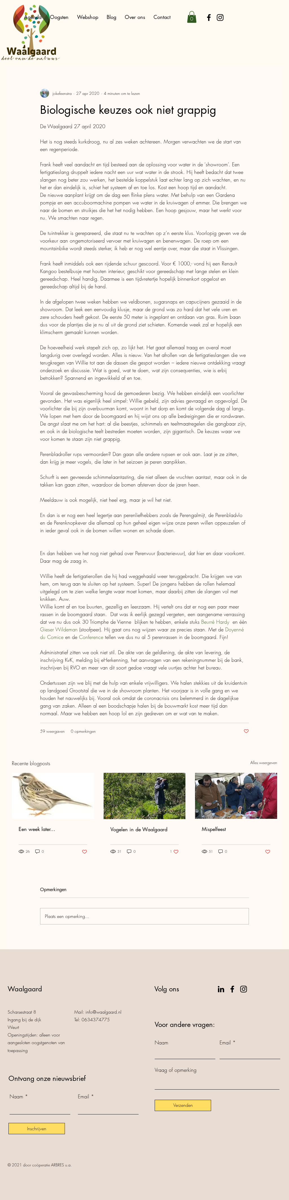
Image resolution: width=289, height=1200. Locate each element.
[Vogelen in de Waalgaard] (145, 796)
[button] (192, 17)
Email (83, 1096)
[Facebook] (208, 17)
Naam (16, 1096)
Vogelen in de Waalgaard (138, 829)
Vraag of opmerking (175, 1069)
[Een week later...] (53, 796)
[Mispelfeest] (236, 796)
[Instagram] (220, 17)
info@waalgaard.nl (103, 1012)
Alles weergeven (263, 762)
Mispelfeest (214, 829)
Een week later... (37, 829)
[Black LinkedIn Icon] (220, 989)
